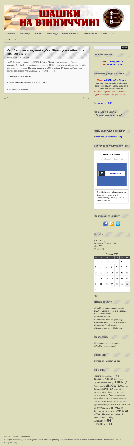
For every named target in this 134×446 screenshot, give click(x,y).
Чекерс (106, 405)
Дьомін (125, 386)
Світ (96, 246)
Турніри (38, 34)
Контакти (11, 39)
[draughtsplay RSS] (111, 225)
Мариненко (121, 395)
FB (112, 34)
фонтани (109, 411)
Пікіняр (104, 401)
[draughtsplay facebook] (105, 225)
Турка (95, 405)
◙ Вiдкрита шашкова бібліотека (108, 328)
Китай (116, 389)
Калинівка (107, 389)
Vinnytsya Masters (107, 376)
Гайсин (96, 386)
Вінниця (121, 382)
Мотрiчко (107, 398)
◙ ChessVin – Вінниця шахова (107, 361)
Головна (10, 34)
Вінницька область (22, 82)
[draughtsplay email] (118, 225)
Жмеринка (98, 389)
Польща (97, 402)
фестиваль (99, 411)
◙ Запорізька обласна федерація (108, 319)
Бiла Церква (118, 379)
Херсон (101, 405)
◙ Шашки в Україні (102, 316)
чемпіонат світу (104, 417)
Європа (97, 240)
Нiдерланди (115, 398)
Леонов (97, 395)
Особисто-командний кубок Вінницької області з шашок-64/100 (45, 52)
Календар (25, 34)
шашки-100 (103, 424)
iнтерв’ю (97, 376)
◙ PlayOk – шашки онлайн (105, 346)
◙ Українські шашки (102, 314)
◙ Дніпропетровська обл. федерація (110, 322)
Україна (97, 249)
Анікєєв (109, 379)
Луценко (112, 395)
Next (86, 98)
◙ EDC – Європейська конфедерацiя (110, 311)
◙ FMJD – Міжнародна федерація (109, 308)
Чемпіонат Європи (120, 404)
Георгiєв (102, 386)
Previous (9, 98)
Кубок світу (119, 392)
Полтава (123, 398)
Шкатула (99, 407)
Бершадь (110, 382)
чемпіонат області (113, 414)
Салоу (110, 401)
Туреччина (123, 402)
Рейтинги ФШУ (70, 34)
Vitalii (27, 57)
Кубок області (41, 82)
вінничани (116, 407)
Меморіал (98, 398)
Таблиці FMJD (89, 34)
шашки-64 (102, 420)
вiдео (106, 408)
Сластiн (116, 402)
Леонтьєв (104, 395)
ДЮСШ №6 (114, 385)
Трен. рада (52, 34)
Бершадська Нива (100, 382)
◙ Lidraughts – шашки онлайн (106, 343)
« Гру (96, 296)
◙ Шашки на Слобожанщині (106, 325)
